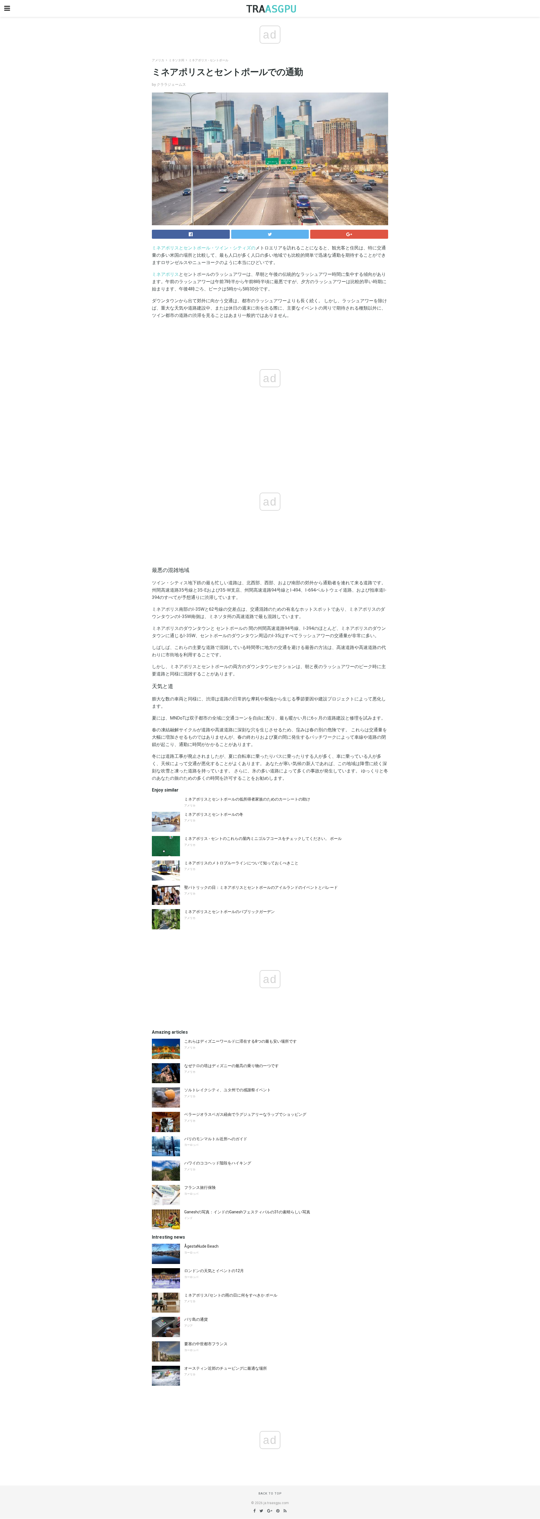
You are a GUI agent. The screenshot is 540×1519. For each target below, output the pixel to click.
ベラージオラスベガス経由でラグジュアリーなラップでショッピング (245, 1114)
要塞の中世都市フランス (206, 1344)
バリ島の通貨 (196, 1319)
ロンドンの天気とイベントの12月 (214, 1270)
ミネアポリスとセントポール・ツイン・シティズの (203, 248)
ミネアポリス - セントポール (208, 60)
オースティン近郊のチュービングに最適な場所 (225, 1368)
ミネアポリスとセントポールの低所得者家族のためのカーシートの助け (247, 799)
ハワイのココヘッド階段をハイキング (217, 1163)
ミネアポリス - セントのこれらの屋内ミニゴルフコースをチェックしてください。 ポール (263, 838)
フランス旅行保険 (200, 1187)
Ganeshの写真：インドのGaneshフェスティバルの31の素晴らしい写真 (247, 1212)
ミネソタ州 (176, 60)
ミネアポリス (165, 274)
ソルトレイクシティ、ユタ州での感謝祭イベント (227, 1090)
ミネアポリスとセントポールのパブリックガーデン (229, 911)
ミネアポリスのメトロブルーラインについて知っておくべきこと (241, 863)
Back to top (270, 1493)
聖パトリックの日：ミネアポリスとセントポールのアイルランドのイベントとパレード (261, 887)
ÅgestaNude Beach (201, 1246)
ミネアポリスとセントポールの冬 (213, 814)
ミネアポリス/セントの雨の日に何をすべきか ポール (230, 1295)
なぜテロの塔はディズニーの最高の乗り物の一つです (231, 1065)
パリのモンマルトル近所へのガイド (215, 1139)
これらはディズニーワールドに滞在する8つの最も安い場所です (240, 1041)
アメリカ (158, 60)
